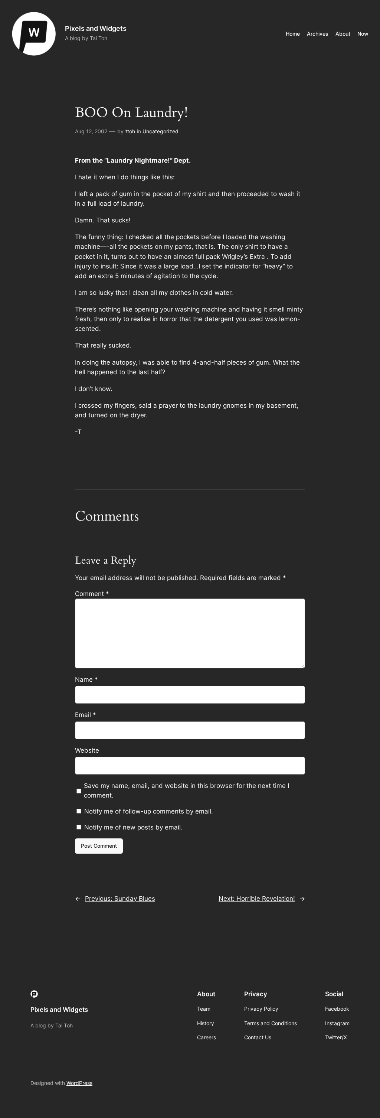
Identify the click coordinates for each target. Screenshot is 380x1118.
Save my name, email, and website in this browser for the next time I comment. (186, 790)
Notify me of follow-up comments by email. (148, 811)
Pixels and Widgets (96, 28)
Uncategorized (160, 131)
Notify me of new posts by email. (133, 827)
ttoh (130, 131)
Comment (92, 593)
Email (85, 714)
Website (87, 750)
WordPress (79, 1083)
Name (86, 679)
